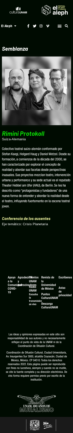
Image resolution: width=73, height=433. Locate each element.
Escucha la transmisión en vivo (33, 299)
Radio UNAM (33, 288)
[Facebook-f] (28, 25)
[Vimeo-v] (47, 25)
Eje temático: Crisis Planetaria (25, 224)
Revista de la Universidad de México (48, 283)
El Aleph (6, 26)
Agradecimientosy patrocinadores (21, 281)
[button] (59, 26)
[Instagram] (41, 25)
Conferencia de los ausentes (26, 218)
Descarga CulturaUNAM (48, 305)
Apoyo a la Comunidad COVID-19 (11, 285)
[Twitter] (34, 25)
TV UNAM (33, 279)
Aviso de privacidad (62, 291)
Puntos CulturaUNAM (48, 296)
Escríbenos (62, 277)
